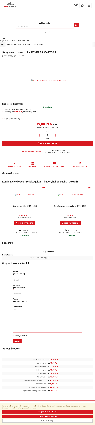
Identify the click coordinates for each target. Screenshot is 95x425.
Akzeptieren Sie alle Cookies (47, 412)
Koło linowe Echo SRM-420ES (25, 206)
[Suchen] (76, 25)
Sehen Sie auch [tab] (14, 167)
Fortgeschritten (47, 32)
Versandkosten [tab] (80, 167)
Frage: (20, 300)
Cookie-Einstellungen (47, 421)
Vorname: (19, 286)
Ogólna (9, 44)
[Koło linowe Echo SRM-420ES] (25, 195)
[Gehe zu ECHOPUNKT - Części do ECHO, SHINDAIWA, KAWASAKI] (2, 44)
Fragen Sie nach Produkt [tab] (54, 167)
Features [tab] (32, 167)
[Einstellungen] (82, 5)
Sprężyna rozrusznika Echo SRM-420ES (70, 206)
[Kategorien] (89, 5)
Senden (17, 341)
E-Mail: (19, 273)
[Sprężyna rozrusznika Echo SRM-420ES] (70, 195)
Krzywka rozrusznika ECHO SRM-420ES (28, 44)
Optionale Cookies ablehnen (47, 416)
